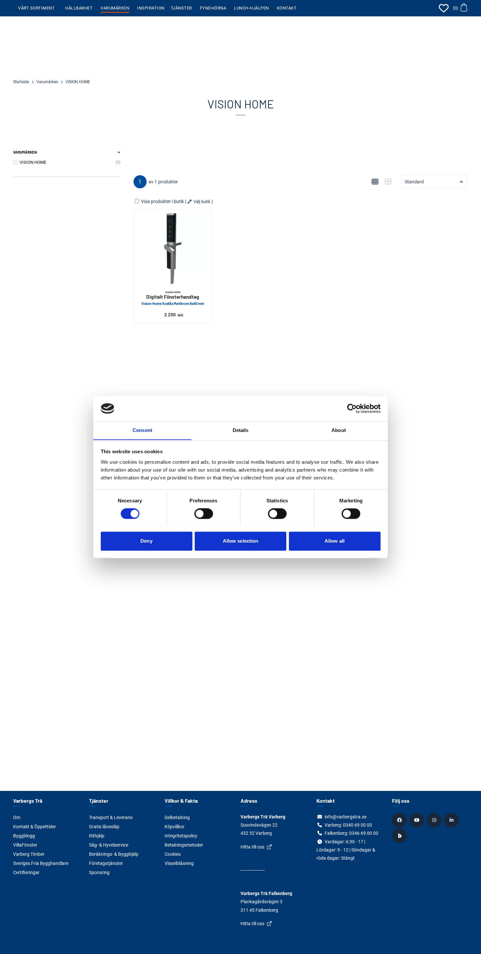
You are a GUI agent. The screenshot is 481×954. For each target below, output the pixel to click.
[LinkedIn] (452, 820)
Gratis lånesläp (104, 826)
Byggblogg (24, 835)
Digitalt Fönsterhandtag (172, 298)
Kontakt (287, 8)
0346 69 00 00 (363, 833)
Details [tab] (241, 430)
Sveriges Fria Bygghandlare (40, 863)
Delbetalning (177, 817)
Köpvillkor (175, 826)
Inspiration (151, 8)
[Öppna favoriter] (444, 8)
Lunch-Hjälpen (251, 8)
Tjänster (181, 8)
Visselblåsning (179, 863)
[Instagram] (435, 820)
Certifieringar (26, 872)
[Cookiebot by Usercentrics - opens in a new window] (352, 408)
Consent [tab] (142, 430)
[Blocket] (400, 835)
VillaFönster (25, 845)
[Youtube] (417, 820)
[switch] (203, 513)
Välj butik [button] (201, 201)
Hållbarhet (79, 8)
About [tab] (338, 430)
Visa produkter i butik (162, 201)
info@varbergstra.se (345, 816)
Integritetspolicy (181, 835)
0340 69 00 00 (357, 825)
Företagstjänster (106, 863)
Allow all (335, 541)
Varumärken (114, 8)
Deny (146, 541)
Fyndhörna (213, 8)
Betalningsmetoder (184, 845)
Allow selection (240, 541)
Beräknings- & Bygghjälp (113, 854)
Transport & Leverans (111, 817)
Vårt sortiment (36, 8)
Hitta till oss (252, 847)
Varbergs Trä (27, 800)
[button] (460, 8)
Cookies (173, 854)
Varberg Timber (29, 854)
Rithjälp (96, 835)
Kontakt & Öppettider (34, 826)
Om (16, 817)
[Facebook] (400, 820)
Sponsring (99, 872)
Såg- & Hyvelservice (108, 845)
